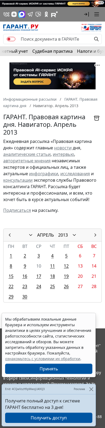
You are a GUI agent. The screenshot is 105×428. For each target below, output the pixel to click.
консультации (18, 180)
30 (24, 297)
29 (11, 297)
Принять (49, 369)
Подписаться (17, 210)
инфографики (43, 174)
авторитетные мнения (27, 161)
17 (38, 276)
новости (63, 148)
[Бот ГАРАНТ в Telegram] (38, 14)
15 (11, 276)
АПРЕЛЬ (45, 235)
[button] (86, 14)
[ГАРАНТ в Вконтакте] (6, 14)
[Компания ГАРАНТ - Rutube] (54, 14)
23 (24, 286)
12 (66, 266)
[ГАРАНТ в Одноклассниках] (46, 14)
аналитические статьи (27, 154)
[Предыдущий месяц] (10, 235)
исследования (75, 174)
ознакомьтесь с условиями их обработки (42, 358)
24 (38, 286)
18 (52, 276)
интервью (63, 154)
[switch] (11, 39)
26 (66, 286)
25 (52, 286)
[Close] (91, 389)
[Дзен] (14, 14)
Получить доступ (49, 418)
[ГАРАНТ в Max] (21, 14)
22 (11, 286)
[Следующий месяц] (95, 235)
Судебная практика (52, 51)
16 (24, 276)
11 (52, 266)
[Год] (74, 235)
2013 (63, 235)
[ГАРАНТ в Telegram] (30, 14)
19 (66, 276)
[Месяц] (31, 235)
